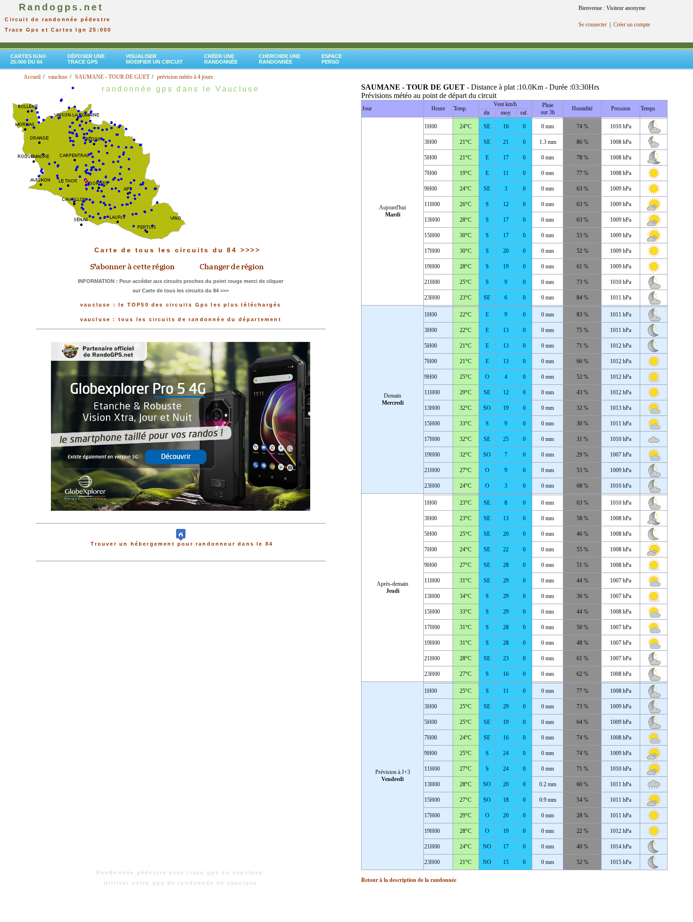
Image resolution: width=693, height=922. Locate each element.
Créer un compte (631, 24)
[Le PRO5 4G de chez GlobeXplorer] (180, 518)
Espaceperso (332, 59)
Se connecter (592, 24)
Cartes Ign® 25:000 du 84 (28, 59)
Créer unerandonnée (221, 59)
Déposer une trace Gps (86, 59)
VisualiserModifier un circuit (154, 59)
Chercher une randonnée (279, 59)
